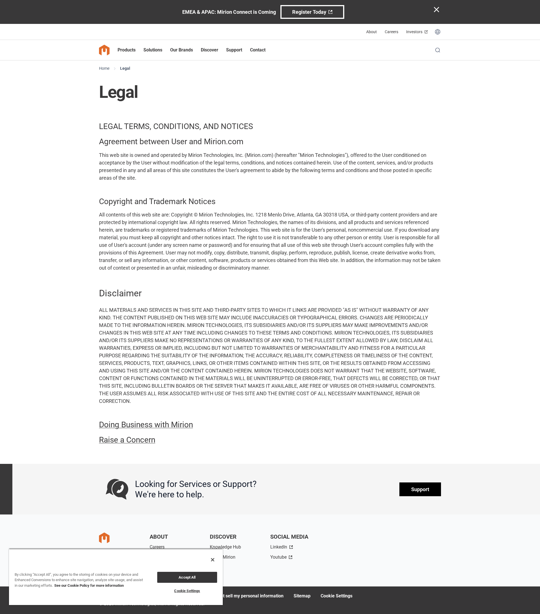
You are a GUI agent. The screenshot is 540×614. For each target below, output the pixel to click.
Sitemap (302, 596)
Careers (391, 32)
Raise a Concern (127, 439)
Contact (258, 50)
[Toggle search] (437, 50)
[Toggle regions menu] (437, 31)
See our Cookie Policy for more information (89, 585)
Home (104, 68)
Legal (125, 68)
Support (420, 489)
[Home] (104, 50)
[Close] (212, 560)
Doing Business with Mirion (146, 424)
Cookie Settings (336, 596)
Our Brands (181, 50)
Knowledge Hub (225, 547)
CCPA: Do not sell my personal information (241, 596)
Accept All (187, 577)
